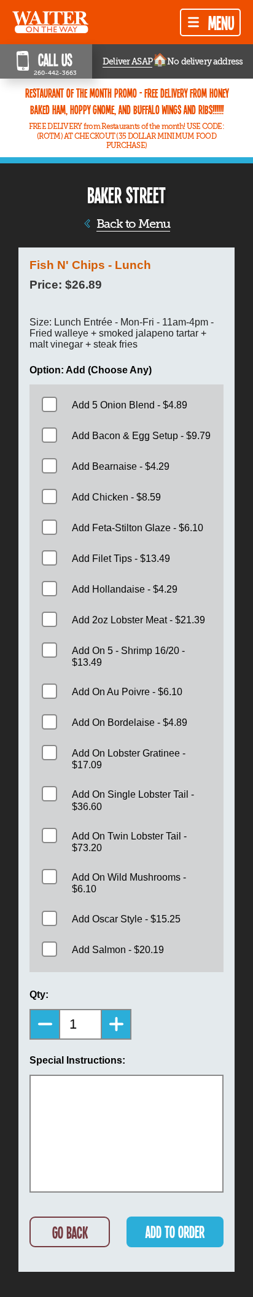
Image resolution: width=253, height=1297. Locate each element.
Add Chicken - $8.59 (116, 497)
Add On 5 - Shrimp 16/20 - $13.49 (128, 656)
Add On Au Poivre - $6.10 (127, 692)
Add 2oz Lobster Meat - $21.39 (138, 620)
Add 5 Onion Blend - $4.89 (129, 405)
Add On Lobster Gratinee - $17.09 (128, 759)
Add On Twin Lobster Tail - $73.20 (129, 842)
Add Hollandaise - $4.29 (124, 589)
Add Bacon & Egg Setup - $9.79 (141, 435)
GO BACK (70, 1232)
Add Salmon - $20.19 (118, 950)
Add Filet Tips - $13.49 (121, 558)
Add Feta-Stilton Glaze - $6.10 (137, 528)
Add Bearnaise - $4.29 (120, 466)
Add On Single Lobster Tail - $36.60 (133, 800)
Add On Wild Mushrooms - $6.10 (129, 883)
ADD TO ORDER (175, 1231)
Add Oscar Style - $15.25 (126, 919)
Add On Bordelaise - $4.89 (129, 722)
